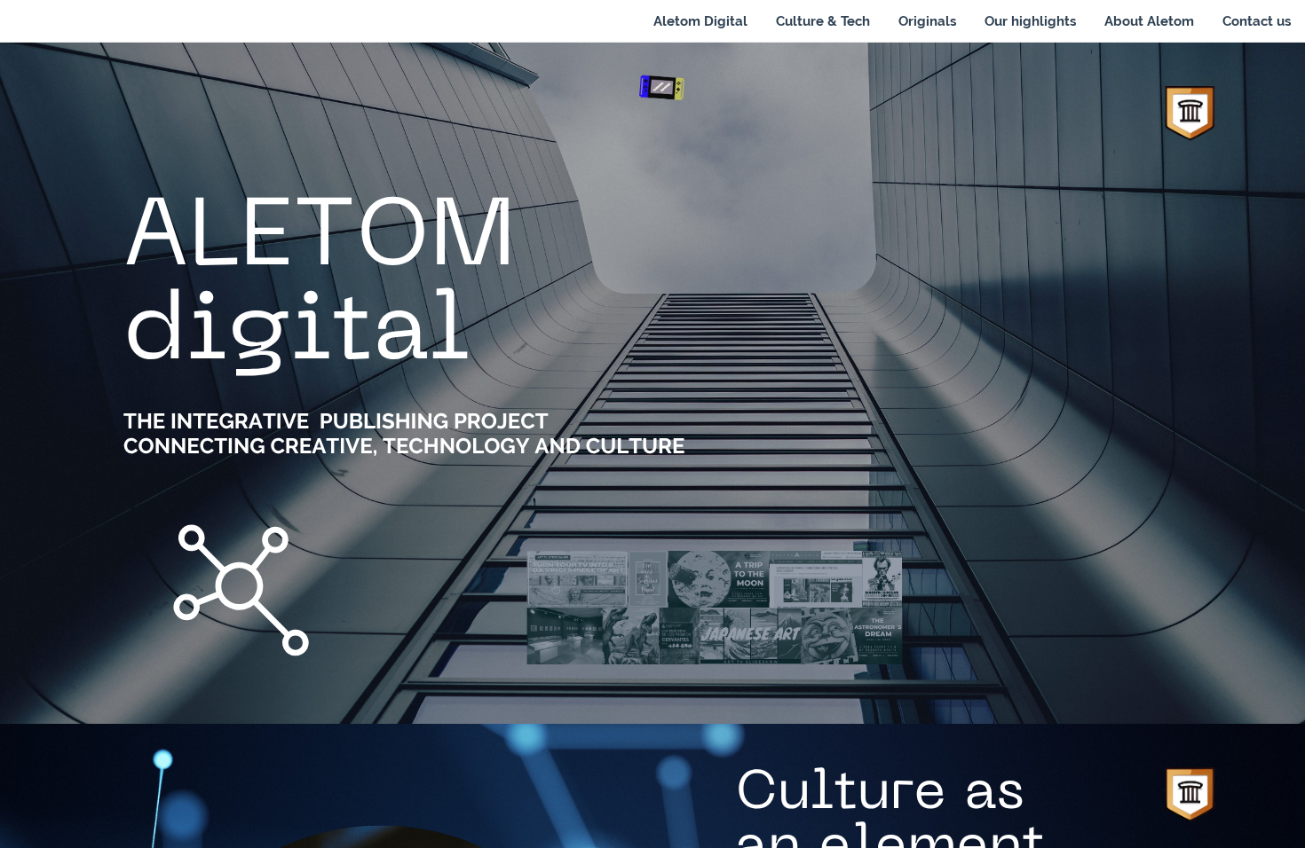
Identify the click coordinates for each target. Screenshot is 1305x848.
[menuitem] (700, 21)
